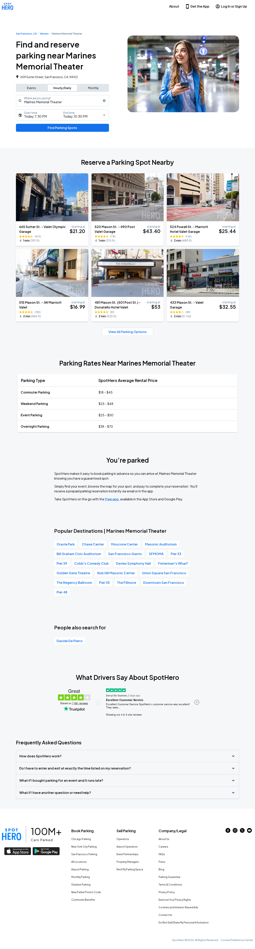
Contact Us (165, 914)
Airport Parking (80, 869)
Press (162, 861)
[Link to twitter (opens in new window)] (242, 831)
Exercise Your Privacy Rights (175, 899)
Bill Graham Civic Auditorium (79, 554)
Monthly (93, 88)
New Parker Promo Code (86, 892)
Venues (44, 33)
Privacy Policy (167, 892)
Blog (161, 869)
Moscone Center (124, 544)
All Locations (79, 861)
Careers (163, 846)
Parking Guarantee (169, 877)
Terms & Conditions (170, 884)
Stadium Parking (80, 884)
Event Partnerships (127, 854)
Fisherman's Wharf (173, 563)
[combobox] (62, 100)
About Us (164, 839)
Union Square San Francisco (164, 573)
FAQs (162, 854)
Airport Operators (127, 846)
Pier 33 (176, 554)
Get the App (199, 6)
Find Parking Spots (62, 128)
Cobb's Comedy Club (91, 563)
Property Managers (128, 861)
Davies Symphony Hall (133, 563)
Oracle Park (66, 544)
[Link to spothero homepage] (11, 834)
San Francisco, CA (26, 33)
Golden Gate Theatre (73, 573)
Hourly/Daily (62, 88)
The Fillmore (126, 582)
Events (31, 88)
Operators (123, 839)
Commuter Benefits (83, 899)
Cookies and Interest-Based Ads (178, 907)
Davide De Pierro (70, 641)
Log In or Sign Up (234, 6)
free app (112, 499)
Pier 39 (62, 563)
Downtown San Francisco (163, 582)
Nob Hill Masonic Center (116, 573)
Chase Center (93, 544)
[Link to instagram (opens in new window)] (235, 831)
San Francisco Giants (125, 554)
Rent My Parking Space (130, 869)
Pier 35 (104, 582)
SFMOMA (156, 554)
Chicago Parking (81, 839)
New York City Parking (84, 846)
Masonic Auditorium (161, 544)
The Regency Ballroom (74, 582)
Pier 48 (62, 592)
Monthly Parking (80, 877)
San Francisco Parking (84, 854)
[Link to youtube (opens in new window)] (249, 831)
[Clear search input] (104, 100)
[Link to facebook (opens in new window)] (228, 831)
